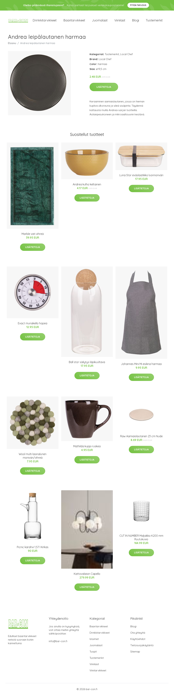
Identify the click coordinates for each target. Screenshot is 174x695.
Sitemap (135, 651)
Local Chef (126, 54)
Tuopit (93, 651)
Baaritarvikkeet (74, 20)
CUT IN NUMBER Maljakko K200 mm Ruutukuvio (141, 537)
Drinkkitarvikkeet (45, 20)
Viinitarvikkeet (98, 670)
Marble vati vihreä (33, 234)
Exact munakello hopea (32, 323)
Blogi (135, 20)
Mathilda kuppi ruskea (87, 446)
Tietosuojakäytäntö (142, 645)
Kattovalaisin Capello (87, 573)
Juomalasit (100, 20)
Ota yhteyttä (137, 632)
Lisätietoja (104, 86)
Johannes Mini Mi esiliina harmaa (141, 364)
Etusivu (12, 43)
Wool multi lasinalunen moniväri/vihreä (32, 455)
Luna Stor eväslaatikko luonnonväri (141, 175)
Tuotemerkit (154, 20)
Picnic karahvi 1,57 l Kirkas (32, 547)
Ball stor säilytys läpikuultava (87, 362)
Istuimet (94, 639)
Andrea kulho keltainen (87, 184)
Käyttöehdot (137, 639)
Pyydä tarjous (138, 5)
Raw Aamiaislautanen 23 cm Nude (141, 436)
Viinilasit (119, 20)
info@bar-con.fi (58, 641)
